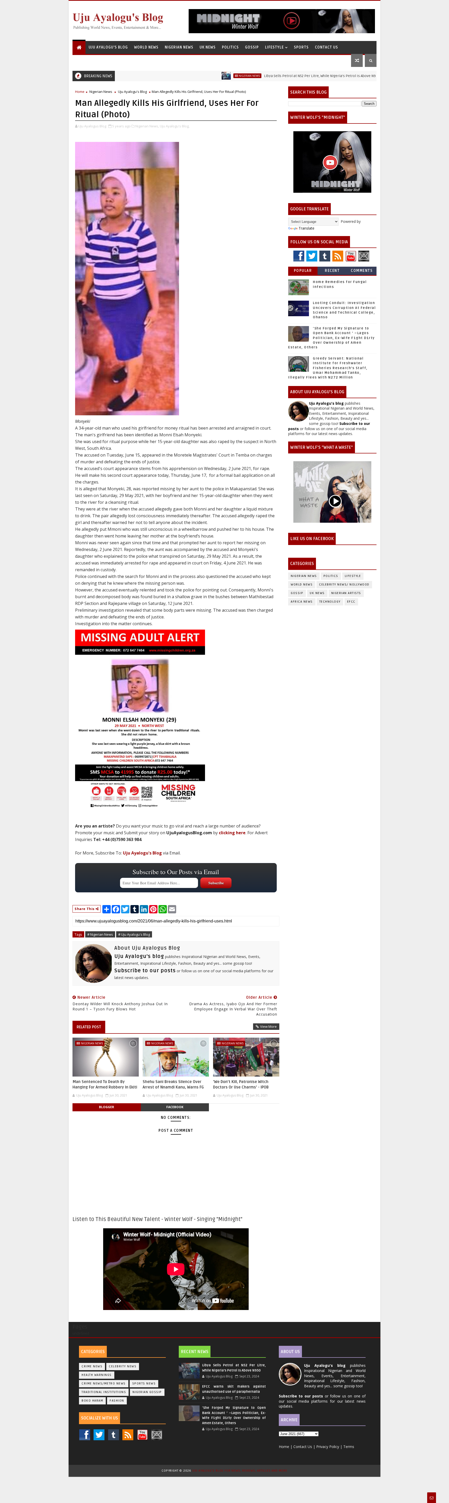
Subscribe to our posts (145, 971)
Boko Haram (92, 1401)
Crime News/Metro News (104, 1383)
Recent (332, 270)
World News (146, 47)
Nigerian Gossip (147, 1392)
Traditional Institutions (104, 1392)
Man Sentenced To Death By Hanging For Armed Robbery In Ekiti (104, 1084)
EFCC (351, 602)
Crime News (92, 1366)
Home (79, 91)
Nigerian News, (147, 126)
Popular (303, 270)
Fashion (117, 1401)
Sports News (144, 1383)
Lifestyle (274, 47)
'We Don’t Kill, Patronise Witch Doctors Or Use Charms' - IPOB (241, 1084)
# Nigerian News (100, 934)
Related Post (89, 1027)
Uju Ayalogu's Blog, (174, 126)
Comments (362, 270)
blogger (106, 1107)
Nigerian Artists (346, 593)
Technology (330, 602)
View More (268, 1026)
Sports (301, 47)
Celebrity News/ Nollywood (344, 585)
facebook (174, 1107)
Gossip (252, 47)
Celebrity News (122, 1366)
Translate (306, 228)
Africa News (302, 602)
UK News (208, 47)
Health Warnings (97, 1375)
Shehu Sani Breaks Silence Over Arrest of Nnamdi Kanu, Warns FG (173, 1084)
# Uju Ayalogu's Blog (134, 934)
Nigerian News (179, 47)
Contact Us (326, 47)
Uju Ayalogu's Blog (108, 47)
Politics (230, 47)
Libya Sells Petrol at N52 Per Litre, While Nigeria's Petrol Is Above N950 (278, 76)
